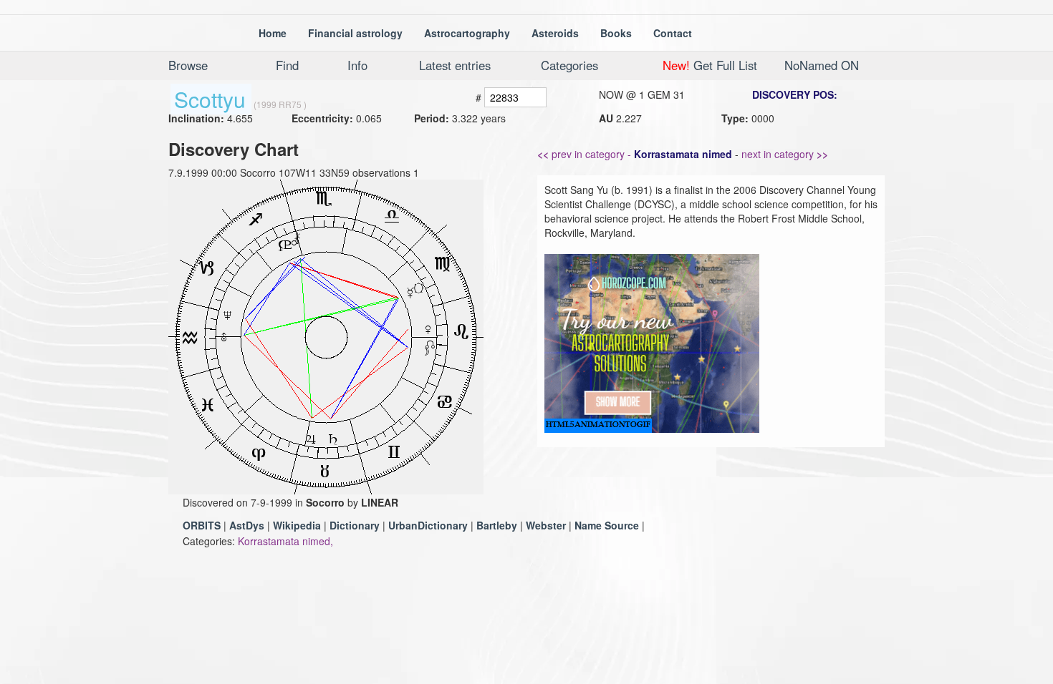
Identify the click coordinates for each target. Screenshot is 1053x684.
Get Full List (710, 65)
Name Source (606, 525)
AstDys (246, 525)
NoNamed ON (821, 65)
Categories (569, 65)
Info (357, 65)
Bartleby (496, 525)
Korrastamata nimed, (285, 541)
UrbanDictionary (428, 525)
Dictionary (355, 525)
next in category (784, 154)
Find (287, 65)
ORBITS (202, 525)
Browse (188, 65)
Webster (546, 525)
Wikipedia (297, 525)
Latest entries (455, 65)
